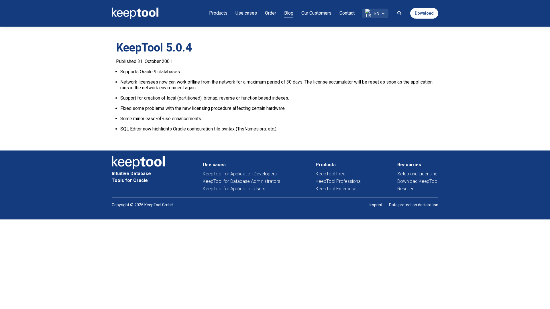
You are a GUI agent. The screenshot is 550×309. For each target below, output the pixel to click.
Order (270, 13)
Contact (347, 13)
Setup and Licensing (417, 174)
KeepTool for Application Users (234, 188)
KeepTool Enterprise (336, 188)
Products (218, 13)
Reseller (405, 188)
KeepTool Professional (339, 181)
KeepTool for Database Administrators (241, 181)
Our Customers (316, 13)
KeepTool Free (330, 174)
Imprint (376, 205)
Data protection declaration (413, 205)
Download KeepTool (417, 181)
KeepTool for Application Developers (240, 174)
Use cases (246, 13)
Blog (288, 13)
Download (424, 13)
